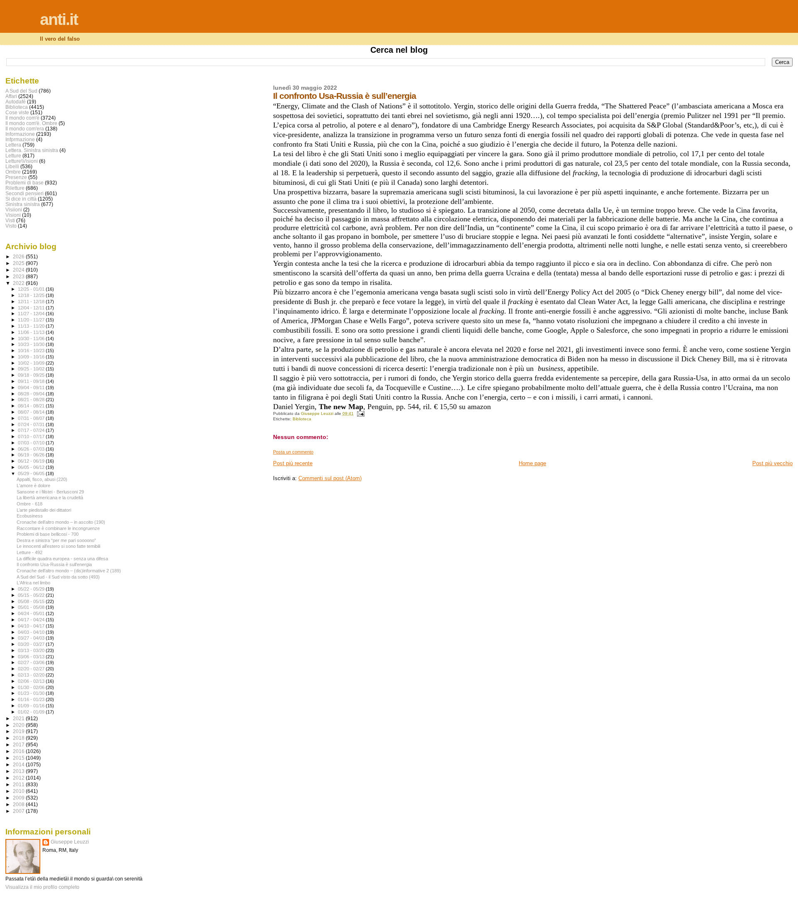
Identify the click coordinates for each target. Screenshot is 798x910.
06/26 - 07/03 (32, 448)
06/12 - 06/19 (32, 461)
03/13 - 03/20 (32, 650)
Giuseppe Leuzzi (70, 842)
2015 (19, 757)
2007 (19, 811)
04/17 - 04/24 (32, 619)
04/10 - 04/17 (32, 625)
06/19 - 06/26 (32, 454)
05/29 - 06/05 (32, 473)
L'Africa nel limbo (33, 582)
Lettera (13, 144)
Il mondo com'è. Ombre (31, 123)
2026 (19, 256)
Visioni (13, 215)
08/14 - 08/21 (32, 405)
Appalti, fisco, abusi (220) (42, 479)
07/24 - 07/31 (32, 424)
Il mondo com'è (22, 117)
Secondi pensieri (24, 193)
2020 (19, 725)
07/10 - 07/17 (32, 436)
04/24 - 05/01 (32, 613)
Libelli (12, 166)
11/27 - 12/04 (32, 313)
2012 (19, 777)
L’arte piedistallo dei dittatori (44, 510)
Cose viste (17, 112)
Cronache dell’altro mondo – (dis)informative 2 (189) (69, 570)
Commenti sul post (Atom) (330, 478)
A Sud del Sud (21, 90)
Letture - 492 (29, 552)
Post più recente (293, 463)
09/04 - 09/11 (32, 387)
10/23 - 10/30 (32, 344)
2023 (19, 276)
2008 (19, 804)
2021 (19, 718)
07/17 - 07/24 (32, 430)
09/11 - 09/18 (32, 381)
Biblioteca (302, 419)
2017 (19, 744)
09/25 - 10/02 (32, 368)
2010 (19, 791)
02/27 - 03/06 (32, 662)
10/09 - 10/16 (32, 356)
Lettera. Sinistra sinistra (31, 150)
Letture (13, 155)
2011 (19, 784)
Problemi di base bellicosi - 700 (48, 534)
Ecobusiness (30, 515)
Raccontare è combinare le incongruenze (58, 528)
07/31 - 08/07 (32, 418)
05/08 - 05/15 (32, 601)
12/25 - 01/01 (32, 289)
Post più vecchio (772, 463)
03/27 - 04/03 (32, 637)
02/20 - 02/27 (32, 668)
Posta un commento (293, 451)
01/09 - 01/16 (32, 705)
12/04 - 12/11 (32, 307)
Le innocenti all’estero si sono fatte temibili (58, 546)
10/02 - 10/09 (32, 363)
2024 (19, 269)
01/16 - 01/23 (32, 699)
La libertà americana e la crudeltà (50, 497)
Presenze (16, 177)
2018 (19, 738)
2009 (19, 797)
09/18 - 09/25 (32, 375)
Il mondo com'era (24, 128)
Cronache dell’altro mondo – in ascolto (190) (61, 522)
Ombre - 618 (29, 503)
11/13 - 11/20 (32, 326)
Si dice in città (21, 198)
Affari (11, 96)
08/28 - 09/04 (32, 393)
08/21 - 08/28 (32, 399)
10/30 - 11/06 (32, 338)
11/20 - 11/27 (32, 319)
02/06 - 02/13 (32, 681)
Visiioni (13, 209)
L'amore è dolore (33, 485)
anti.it (59, 19)
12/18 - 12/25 (32, 295)
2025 (19, 263)
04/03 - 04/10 (32, 632)
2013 (19, 771)
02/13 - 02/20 (32, 674)
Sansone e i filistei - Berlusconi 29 (50, 491)
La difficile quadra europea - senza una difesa (62, 558)
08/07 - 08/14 (32, 412)
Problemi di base (24, 182)
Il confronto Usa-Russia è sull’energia (54, 564)
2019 (19, 731)
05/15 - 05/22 (32, 595)
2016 (19, 751)
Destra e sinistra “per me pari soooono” (56, 540)
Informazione (20, 134)
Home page (532, 463)
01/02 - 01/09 (32, 711)
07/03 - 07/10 (32, 442)
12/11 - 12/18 (32, 301)
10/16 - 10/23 (32, 350)
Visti (10, 220)
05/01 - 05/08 (32, 607)
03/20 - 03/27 (32, 644)
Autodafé (15, 101)
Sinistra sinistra (22, 204)
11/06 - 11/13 (32, 332)
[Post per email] (360, 413)
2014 (19, 764)
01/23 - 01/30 (32, 693)
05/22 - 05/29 (32, 588)
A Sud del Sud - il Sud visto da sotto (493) (58, 576)
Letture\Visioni (21, 161)
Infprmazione (20, 139)
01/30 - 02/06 (32, 687)
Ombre (13, 171)
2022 (19, 283)
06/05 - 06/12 (32, 467)
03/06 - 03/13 (32, 656)
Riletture (15, 188)
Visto (11, 225)
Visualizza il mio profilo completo (42, 887)
